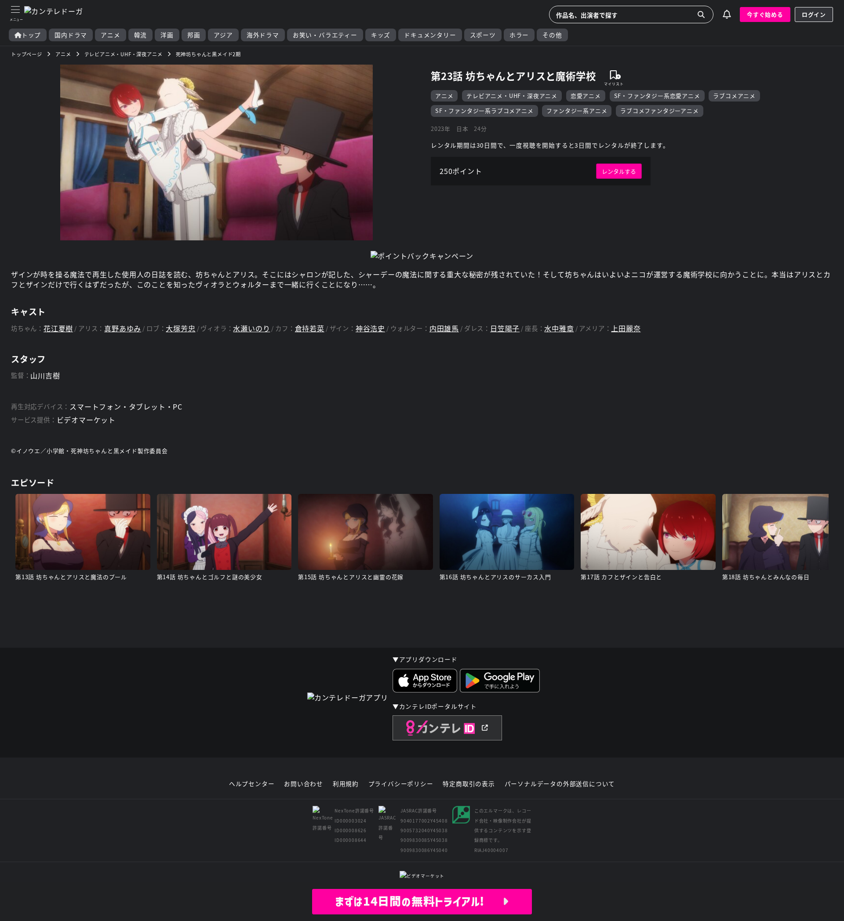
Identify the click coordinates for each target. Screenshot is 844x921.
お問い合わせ (303, 784)
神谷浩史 (370, 328)
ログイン (814, 14)
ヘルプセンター (252, 784)
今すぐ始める (765, 14)
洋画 (167, 35)
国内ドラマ (71, 35)
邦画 (193, 35)
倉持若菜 (309, 328)
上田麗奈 (625, 328)
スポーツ (483, 35)
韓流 (140, 35)
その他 (552, 35)
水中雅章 (559, 328)
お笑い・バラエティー (325, 35)
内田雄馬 (444, 328)
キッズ (380, 35)
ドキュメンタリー (430, 35)
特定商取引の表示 (469, 784)
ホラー (519, 35)
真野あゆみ (122, 328)
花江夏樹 (58, 328)
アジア (223, 35)
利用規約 (346, 784)
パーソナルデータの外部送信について (560, 784)
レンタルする (619, 171)
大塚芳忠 (180, 328)
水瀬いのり (251, 328)
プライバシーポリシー (400, 784)
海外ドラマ (263, 35)
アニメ (110, 35)
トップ (31, 35)
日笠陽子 (505, 328)
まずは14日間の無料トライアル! (418, 901)
